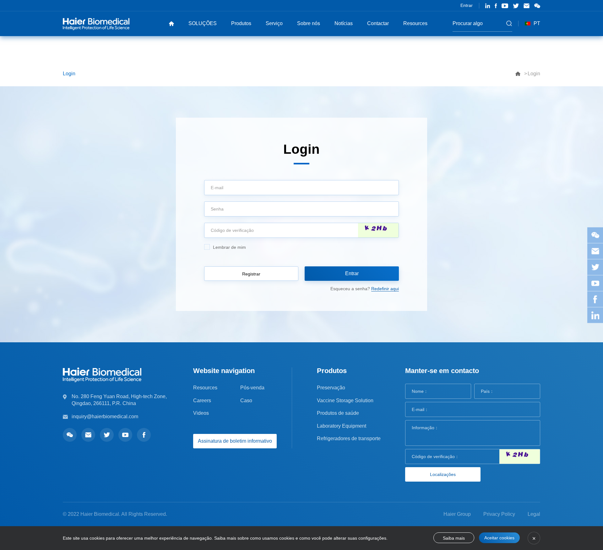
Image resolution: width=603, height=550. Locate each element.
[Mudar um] (378, 230)
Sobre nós (308, 23)
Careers (202, 400)
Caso (246, 400)
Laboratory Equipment (341, 426)
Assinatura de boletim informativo (235, 441)
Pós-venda (252, 387)
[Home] (171, 23)
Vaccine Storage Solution (345, 400)
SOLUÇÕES (202, 23)
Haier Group (457, 514)
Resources (415, 23)
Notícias (343, 23)
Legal (534, 514)
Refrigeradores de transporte (349, 438)
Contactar (378, 23)
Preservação (331, 387)
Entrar (466, 5)
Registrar (251, 273)
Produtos (241, 23)
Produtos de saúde (338, 413)
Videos (201, 413)
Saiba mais (454, 538)
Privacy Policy (499, 514)
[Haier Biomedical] (96, 23)
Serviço (274, 23)
